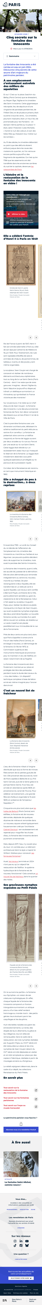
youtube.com (11, 197)
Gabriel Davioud (11, 829)
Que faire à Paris (16, 1300)
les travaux (14, 861)
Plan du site (34, 1293)
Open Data (7, 1293)
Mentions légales (21, 1286)
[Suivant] (36, 337)
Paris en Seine (32, 1300)
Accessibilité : (17, 1289)
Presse (35, 1289)
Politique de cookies (20, 1293)
